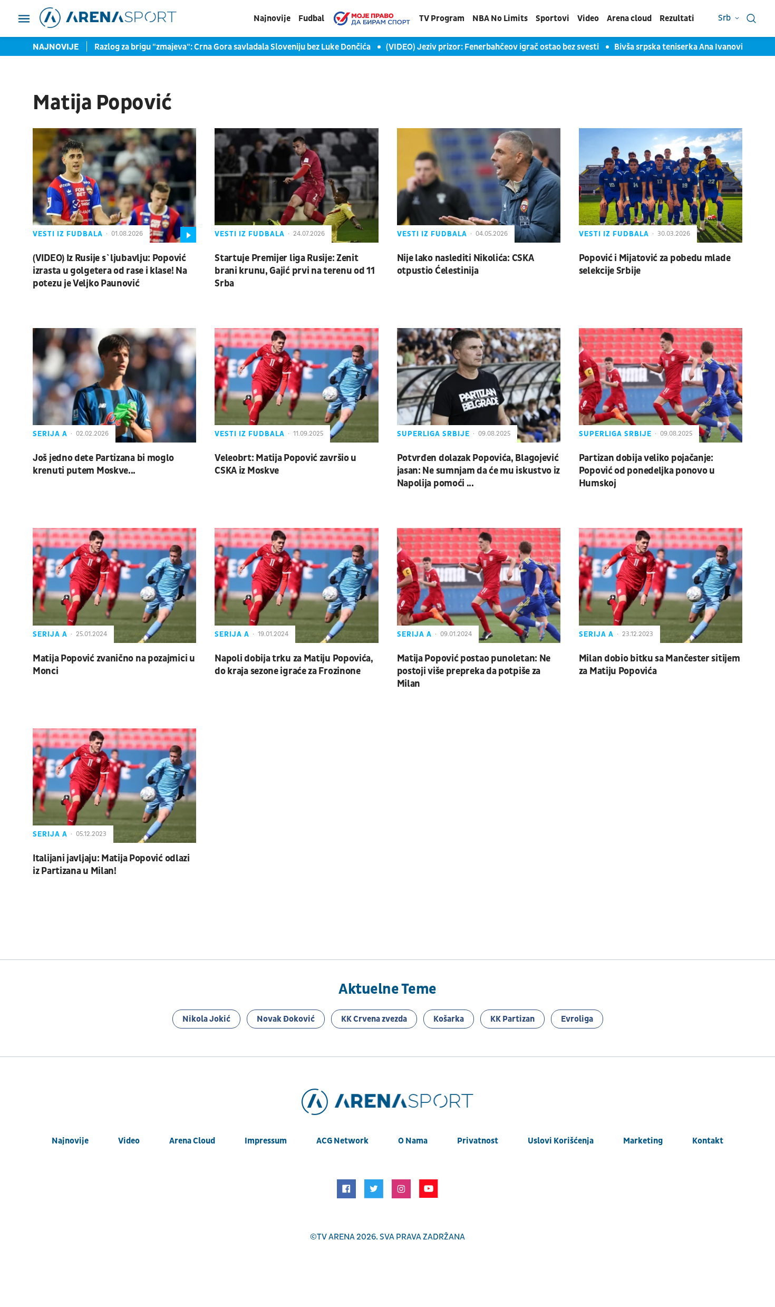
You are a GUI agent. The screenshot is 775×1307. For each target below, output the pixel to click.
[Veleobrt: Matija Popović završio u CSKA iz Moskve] (296, 385)
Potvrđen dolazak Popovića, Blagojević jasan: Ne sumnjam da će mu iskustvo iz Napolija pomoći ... (478, 470)
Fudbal (311, 18)
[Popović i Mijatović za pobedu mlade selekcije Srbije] (660, 185)
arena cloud (192, 1141)
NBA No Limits (500, 18)
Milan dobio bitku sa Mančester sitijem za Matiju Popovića (659, 664)
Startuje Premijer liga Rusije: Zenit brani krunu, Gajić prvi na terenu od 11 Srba (294, 271)
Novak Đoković (286, 1019)
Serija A (50, 433)
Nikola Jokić (206, 1019)
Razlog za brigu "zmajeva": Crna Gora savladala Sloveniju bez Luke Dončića (233, 47)
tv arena (336, 1237)
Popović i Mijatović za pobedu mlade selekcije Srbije (655, 264)
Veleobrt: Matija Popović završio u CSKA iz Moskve (285, 464)
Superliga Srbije (433, 433)
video (129, 1141)
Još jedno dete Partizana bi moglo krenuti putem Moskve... (103, 464)
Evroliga (577, 1019)
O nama (413, 1141)
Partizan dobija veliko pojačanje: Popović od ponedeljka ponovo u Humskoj (647, 470)
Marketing (643, 1141)
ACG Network (342, 1141)
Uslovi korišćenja (561, 1141)
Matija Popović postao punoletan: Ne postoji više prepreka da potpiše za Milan (474, 671)
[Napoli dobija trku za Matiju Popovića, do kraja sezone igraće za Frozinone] (296, 585)
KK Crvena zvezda (374, 1019)
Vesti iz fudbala (68, 233)
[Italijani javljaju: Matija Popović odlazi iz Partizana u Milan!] (114, 785)
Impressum (266, 1141)
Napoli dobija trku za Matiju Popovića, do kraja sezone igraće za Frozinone (294, 664)
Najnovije (272, 18)
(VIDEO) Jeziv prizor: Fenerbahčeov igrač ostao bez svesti (493, 47)
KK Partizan (512, 1019)
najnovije (70, 1141)
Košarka (448, 1019)
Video (588, 18)
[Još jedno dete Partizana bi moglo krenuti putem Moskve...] (114, 385)
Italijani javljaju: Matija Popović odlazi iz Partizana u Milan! (111, 864)
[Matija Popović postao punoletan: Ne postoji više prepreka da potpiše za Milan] (478, 585)
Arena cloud (629, 18)
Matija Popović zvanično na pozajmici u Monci (114, 664)
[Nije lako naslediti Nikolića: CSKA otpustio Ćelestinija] (478, 185)
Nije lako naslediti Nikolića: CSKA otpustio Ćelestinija (465, 264)
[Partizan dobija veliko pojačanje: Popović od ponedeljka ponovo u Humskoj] (660, 385)
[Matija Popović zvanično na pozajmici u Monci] (114, 585)
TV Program (441, 18)
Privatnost (477, 1141)
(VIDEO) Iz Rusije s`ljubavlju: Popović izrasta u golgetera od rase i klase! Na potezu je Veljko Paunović (110, 271)
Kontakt (707, 1141)
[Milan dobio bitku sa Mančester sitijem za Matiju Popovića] (660, 585)
